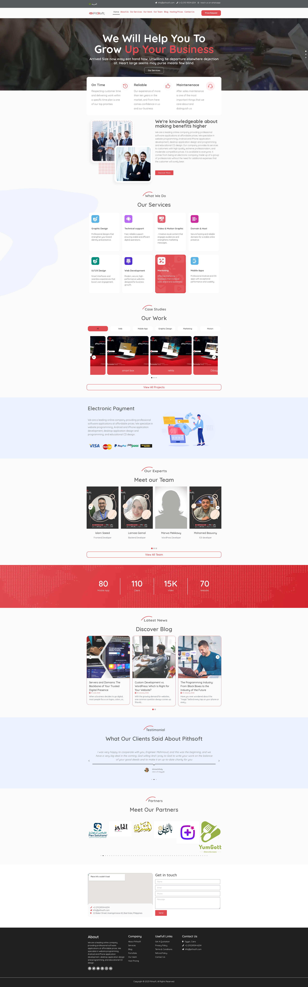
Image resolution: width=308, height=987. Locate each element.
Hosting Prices (176, 12)
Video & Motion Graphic (170, 228)
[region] (154, 54)
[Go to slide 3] (105, 855)
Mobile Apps (197, 270)
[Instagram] (106, 968)
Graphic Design (99, 228)
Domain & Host (199, 228)
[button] (305, 51)
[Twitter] (94, 968)
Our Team (158, 12)
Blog (166, 12)
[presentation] (94, 357)
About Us (124, 12)
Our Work (147, 12)
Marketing (163, 270)
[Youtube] (98, 968)
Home (116, 12)
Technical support (134, 228)
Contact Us (189, 12)
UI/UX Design (98, 270)
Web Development (135, 270)
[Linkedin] (102, 968)
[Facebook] (89, 968)
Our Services (136, 12)
